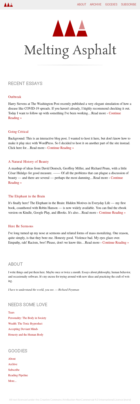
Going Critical (18, 131)
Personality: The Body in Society (27, 318)
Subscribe (128, 4)
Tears (11, 312)
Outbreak (14, 96)
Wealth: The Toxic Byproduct (25, 323)
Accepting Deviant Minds (23, 329)
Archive (96, 4)
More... (12, 381)
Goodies (111, 4)
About (81, 4)
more (127, 399)
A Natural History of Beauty (28, 161)
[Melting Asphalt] (8, 4)
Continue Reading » (60, 147)
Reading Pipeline (18, 375)
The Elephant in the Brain (26, 196)
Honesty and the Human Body (25, 334)
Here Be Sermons (20, 226)
